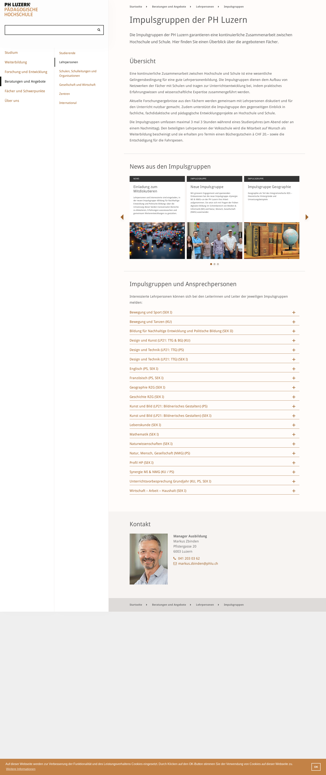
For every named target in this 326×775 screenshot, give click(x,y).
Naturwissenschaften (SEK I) (151, 444)
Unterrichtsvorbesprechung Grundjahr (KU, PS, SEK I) (170, 481)
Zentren (64, 94)
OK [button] (316, 766)
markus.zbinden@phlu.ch (198, 563)
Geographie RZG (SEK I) (147, 387)
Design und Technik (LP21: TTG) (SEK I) (159, 359)
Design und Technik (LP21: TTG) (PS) (157, 350)
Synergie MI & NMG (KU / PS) (152, 472)
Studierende (67, 53)
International (68, 103)
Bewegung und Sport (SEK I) (151, 312)
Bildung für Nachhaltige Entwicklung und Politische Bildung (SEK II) (181, 331)
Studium (11, 53)
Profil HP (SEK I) (141, 463)
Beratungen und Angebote (25, 81)
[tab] (214, 313)
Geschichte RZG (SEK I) (147, 397)
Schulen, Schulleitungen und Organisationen (77, 73)
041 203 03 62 (189, 558)
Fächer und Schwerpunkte (25, 91)
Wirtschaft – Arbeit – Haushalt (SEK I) (158, 491)
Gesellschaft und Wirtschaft (77, 85)
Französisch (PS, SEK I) (146, 378)
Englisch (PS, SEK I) (144, 369)
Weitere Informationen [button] (20, 769)
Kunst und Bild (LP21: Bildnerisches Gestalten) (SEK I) (170, 416)
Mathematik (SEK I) (144, 434)
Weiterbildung (16, 62)
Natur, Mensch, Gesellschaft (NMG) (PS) (160, 453)
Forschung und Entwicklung (26, 72)
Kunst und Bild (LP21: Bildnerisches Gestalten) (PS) (168, 406)
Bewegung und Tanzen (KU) (151, 322)
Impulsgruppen (234, 6)
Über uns (12, 101)
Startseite (136, 6)
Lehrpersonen (68, 62)
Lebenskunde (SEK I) (146, 425)
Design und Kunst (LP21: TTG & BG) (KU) (160, 340)
